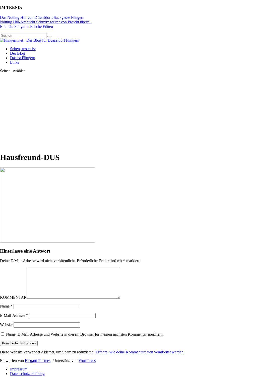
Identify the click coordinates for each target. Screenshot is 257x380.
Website (6, 325)
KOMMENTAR (13, 297)
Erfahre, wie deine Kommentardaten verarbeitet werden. (140, 352)
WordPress (87, 360)
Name (6, 306)
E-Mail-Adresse (14, 315)
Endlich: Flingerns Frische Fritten (26, 26)
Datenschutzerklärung (27, 373)
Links (14, 62)
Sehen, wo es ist (23, 49)
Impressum (18, 369)
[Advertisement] (128, 112)
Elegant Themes (37, 360)
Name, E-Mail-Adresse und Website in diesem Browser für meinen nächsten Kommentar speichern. (85, 334)
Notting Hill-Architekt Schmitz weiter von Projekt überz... (46, 22)
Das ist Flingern (22, 58)
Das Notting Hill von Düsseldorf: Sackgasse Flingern (42, 17)
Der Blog (17, 53)
